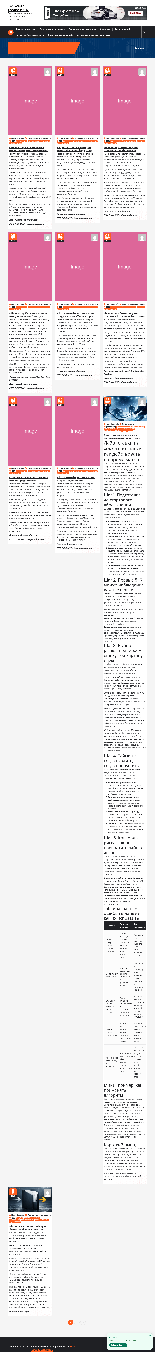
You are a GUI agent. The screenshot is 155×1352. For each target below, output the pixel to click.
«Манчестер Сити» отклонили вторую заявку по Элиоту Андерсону (28, 315)
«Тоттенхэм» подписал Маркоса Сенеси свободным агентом (29, 1227)
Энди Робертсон (15, 1222)
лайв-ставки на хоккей (125, 427)
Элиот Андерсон (15, 309)
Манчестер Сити (21, 141)
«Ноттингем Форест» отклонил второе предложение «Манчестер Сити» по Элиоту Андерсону (28, 479)
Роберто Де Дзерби (27, 1220)
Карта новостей (122, 29)
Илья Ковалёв (17, 138)
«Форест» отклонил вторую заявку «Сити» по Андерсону (74, 149)
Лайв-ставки (128, 424)
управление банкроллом (112, 431)
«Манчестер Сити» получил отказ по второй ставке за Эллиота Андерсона (121, 149)
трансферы (46, 141)
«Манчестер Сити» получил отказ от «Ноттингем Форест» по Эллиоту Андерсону (124, 315)
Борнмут (27, 1218)
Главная (139, 48)
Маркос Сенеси (15, 1220)
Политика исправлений (60, 35)
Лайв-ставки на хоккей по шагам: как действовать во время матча (121, 436)
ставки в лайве (139, 427)
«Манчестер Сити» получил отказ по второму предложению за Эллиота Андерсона (29, 149)
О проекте (105, 29)
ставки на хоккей (122, 429)
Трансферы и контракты (52, 29)
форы (124, 431)
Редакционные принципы (82, 29)
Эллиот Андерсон (16, 143)
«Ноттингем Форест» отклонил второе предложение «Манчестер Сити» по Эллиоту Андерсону (76, 479)
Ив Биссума (35, 1218)
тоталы (132, 429)
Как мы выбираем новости (30, 35)
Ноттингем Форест (34, 141)
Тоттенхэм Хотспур (41, 1220)
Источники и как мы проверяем (93, 35)
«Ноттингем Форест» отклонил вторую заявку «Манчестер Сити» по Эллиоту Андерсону (76, 315)
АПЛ (13, 141)
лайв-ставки (111, 427)
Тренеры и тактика (25, 29)
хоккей (130, 431)
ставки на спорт (109, 429)
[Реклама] (95, 13)
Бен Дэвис (19, 1218)
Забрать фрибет (118, 1345)
